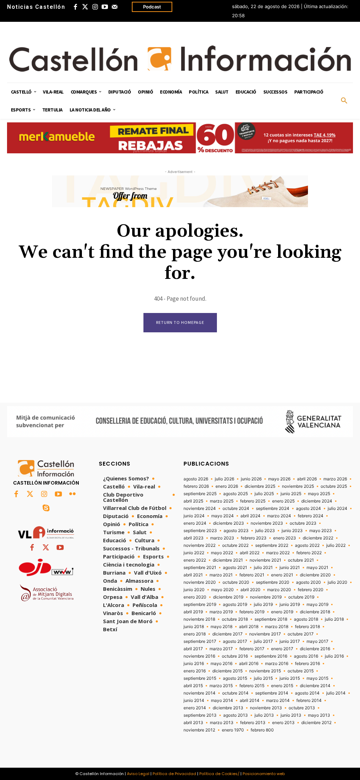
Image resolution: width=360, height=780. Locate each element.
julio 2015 (263, 678)
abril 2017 (193, 649)
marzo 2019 (221, 612)
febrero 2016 (307, 663)
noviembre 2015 (265, 671)
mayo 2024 (222, 516)
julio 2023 (265, 531)
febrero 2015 (251, 686)
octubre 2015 (301, 671)
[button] (344, 100)
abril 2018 (248, 627)
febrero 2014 (309, 700)
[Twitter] (85, 7)
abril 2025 (193, 501)
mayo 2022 (222, 553)
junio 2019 (289, 604)
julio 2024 (337, 508)
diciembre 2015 (227, 671)
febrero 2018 (307, 627)
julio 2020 (337, 582)
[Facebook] (75, 7)
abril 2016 (248, 663)
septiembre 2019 (200, 604)
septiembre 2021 (200, 567)
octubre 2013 (302, 708)
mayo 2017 (317, 641)
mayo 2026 (279, 479)
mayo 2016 (221, 663)
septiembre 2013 (200, 715)
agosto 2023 (236, 531)
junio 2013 (291, 715)
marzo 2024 (279, 516)
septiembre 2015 (200, 678)
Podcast (152, 6)
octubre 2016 (235, 656)
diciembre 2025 (260, 486)
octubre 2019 (301, 597)
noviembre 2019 (266, 597)
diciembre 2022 (318, 538)
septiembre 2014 (271, 693)
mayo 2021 (317, 567)
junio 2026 (251, 479)
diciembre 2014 (315, 686)
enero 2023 (284, 538)
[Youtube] (105, 7)
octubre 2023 (303, 523)
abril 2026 (307, 479)
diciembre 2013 (228, 708)
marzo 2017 (221, 649)
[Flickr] (72, 494)
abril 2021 (193, 575)
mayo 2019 (317, 604)
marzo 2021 (221, 575)
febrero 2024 (310, 516)
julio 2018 (334, 619)
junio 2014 (194, 700)
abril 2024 (250, 516)
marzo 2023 (222, 538)
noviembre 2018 (199, 619)
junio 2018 (194, 627)
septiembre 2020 (272, 582)
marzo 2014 (278, 700)
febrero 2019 (251, 612)
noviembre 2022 (200, 545)
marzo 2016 (276, 663)
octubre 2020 (236, 582)
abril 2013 (193, 723)
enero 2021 (282, 575)
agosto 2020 (308, 582)
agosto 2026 (196, 479)
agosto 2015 (235, 678)
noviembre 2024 (200, 508)
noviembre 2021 (265, 560)
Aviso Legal (138, 773)
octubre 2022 (235, 545)
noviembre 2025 (298, 486)
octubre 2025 (334, 486)
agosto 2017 (235, 641)
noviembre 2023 (267, 523)
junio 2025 (291, 494)
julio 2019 (263, 604)
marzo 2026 (335, 479)
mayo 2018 (221, 627)
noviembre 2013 (266, 708)
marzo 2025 (221, 501)
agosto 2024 (308, 508)
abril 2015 (193, 686)
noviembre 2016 (199, 656)
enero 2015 (282, 686)
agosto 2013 (235, 715)
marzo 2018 (276, 627)
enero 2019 (282, 612)
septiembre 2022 (271, 545)
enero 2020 (195, 597)
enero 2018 (195, 634)
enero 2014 (195, 708)
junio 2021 (289, 567)
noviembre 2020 (200, 582)
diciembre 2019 (228, 597)
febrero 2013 (252, 723)
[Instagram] (95, 7)
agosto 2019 (235, 604)
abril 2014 (249, 700)
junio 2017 (289, 641)
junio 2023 (292, 531)
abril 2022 (249, 553)
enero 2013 (283, 723)
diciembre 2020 (315, 575)
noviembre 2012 (199, 730)
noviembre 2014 (200, 693)
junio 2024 (194, 516)
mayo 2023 (320, 531)
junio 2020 (194, 590)
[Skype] (46, 508)
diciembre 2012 (316, 723)
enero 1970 (233, 730)
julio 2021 (263, 567)
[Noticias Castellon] (180, 58)
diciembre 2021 (228, 560)
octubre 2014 (235, 693)
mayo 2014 (222, 700)
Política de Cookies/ (219, 773)
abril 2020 (250, 590)
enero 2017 (282, 649)
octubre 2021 (301, 560)
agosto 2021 (235, 567)
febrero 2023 (253, 538)
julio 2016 (334, 656)
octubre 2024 (236, 508)
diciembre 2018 (315, 612)
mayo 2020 (222, 590)
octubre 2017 (301, 634)
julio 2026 (224, 479)
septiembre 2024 (272, 508)
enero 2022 (195, 560)
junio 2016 (194, 663)
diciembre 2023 (228, 523)
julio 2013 (264, 715)
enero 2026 (227, 486)
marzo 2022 (278, 553)
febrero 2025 (252, 501)
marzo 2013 (221, 723)
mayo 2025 (319, 494)
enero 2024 (195, 523)
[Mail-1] (114, 7)
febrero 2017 (251, 649)
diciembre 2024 (316, 501)
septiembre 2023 (200, 531)
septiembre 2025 (200, 494)
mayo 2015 (317, 678)
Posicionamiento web (264, 773)
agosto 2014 (307, 693)
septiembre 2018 (271, 619)
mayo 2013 (319, 715)
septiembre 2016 (271, 656)
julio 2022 (336, 545)
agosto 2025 (235, 494)
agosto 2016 (306, 656)
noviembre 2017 (265, 634)
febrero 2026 (196, 486)
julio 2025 (264, 494)
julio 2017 (263, 641)
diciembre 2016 (315, 649)
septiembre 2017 (200, 641)
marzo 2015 (221, 686)
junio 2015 (289, 678)
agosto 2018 (306, 619)
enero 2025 (283, 501)
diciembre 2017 (227, 634)
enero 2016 (195, 671)
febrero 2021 (251, 575)
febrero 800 (262, 730)
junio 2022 (194, 553)
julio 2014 (336, 693)
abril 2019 (193, 612)
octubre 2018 (235, 619)
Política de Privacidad (174, 773)
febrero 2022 (309, 553)
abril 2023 (194, 538)
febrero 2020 (310, 590)
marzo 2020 (279, 590)
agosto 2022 (307, 545)
